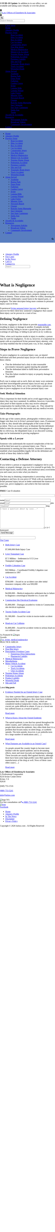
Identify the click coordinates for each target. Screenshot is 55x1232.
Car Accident (16, 42)
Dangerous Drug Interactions (23, 654)
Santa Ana (15, 110)
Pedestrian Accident (19, 57)
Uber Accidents (17, 671)
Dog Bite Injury (17, 47)
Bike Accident (17, 37)
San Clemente (16, 105)
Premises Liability (18, 59)
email (2, 503)
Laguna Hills (16, 88)
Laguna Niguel (17, 90)
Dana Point (15, 78)
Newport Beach (17, 98)
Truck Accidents (17, 668)
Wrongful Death (17, 69)
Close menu (10, 25)
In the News (10, 259)
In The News (10, 816)
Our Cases (9, 256)
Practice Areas (11, 32)
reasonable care (44, 324)
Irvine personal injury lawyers (23, 308)
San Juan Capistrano (19, 107)
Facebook (4, 807)
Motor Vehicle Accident (15, 663)
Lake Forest (16, 93)
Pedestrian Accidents (14, 675)
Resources (9, 117)
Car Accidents (17, 666)
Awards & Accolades (14, 115)
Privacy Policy (11, 821)
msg (48, 506)
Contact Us (10, 264)
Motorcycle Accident (19, 52)
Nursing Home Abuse (20, 54)
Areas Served (11, 71)
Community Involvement (21, 124)
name (2, 500)
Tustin (13, 112)
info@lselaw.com (7, 795)
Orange (14, 100)
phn (52, 503)
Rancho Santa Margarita (21, 103)
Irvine (13, 86)
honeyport (4, 530)
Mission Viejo (16, 95)
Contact (8, 127)
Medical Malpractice (19, 49)
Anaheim (14, 74)
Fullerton (14, 81)
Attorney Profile (12, 30)
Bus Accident (16, 40)
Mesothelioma (11, 661)
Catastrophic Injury (19, 45)
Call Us (8, 261)
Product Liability (12, 678)
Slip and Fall (16, 61)
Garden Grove (17, 83)
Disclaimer (9, 819)
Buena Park (16, 76)
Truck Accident (17, 66)
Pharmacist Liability (19, 656)
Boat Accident (17, 35)
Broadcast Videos (18, 122)
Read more (10, 713)
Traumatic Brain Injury (20, 64)
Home (8, 28)
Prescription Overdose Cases (17, 651)
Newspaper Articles (19, 119)
